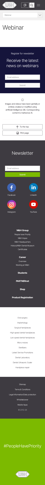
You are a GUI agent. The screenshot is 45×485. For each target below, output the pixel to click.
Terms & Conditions (22, 389)
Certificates (22, 249)
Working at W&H (22, 265)
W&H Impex (22, 238)
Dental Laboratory (22, 357)
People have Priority (22, 234)
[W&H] (9, 5)
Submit (23, 85)
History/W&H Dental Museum (22, 245)
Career (22, 257)
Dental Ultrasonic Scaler (22, 362)
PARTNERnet (22, 281)
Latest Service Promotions (22, 352)
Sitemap (22, 384)
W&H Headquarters (22, 242)
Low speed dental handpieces (22, 337)
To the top (24, 126)
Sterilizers (22, 347)
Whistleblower (22, 399)
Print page (24, 133)
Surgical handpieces (22, 327)
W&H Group (22, 230)
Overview (22, 261)
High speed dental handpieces (22, 332)
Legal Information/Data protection (22, 394)
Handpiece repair (23, 367)
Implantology (22, 323)
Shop (22, 289)
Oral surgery (23, 318)
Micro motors (22, 342)
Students (22, 273)
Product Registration (22, 297)
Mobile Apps (23, 405)
